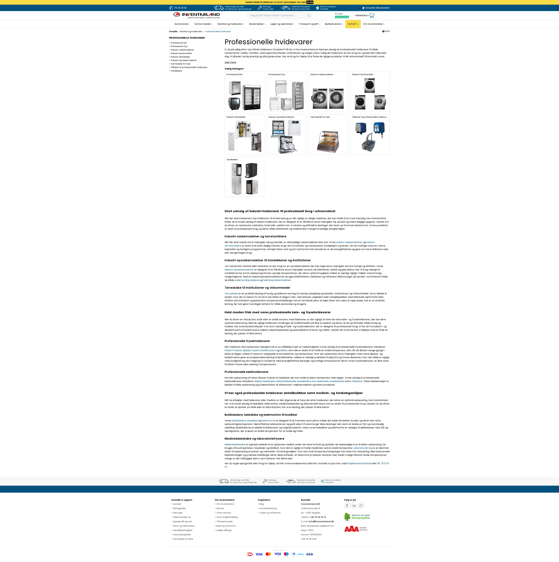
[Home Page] (196, 15)
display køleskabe (264, 381)
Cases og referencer (269, 512)
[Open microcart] (372, 15)
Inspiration (264, 499)
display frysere (251, 350)
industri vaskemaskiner (349, 242)
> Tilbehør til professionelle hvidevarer (188, 67)
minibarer (357, 381)
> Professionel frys (178, 46)
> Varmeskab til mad (179, 63)
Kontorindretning (267, 508)
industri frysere (233, 350)
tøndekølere (304, 381)
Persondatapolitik (181, 534)
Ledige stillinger (223, 530)
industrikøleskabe (286, 381)
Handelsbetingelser (182, 530)
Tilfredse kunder (224, 521)
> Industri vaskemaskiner (181, 49)
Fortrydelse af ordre (182, 539)
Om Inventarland (224, 499)
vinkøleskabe (337, 381)
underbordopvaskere (247, 280)
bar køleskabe (320, 381)
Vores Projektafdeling (226, 517)
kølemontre (268, 420)
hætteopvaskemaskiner (277, 280)
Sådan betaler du (181, 517)
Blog (261, 504)
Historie (219, 508)
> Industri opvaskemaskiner (183, 60)
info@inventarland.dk (359, 463)
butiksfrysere (268, 350)
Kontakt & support (181, 499)
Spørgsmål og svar (181, 521)
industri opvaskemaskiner (239, 269)
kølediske (252, 420)
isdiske (283, 350)
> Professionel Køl (178, 42)
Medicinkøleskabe (235, 444)
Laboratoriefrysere (364, 448)
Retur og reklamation (183, 525)
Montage (176, 512)
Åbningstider (178, 508)
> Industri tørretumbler (180, 53)
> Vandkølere (175, 70)
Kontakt (176, 504)
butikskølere (239, 420)
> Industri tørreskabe (179, 56)
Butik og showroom (225, 525)
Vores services (223, 512)
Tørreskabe (231, 293)
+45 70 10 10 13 (318, 517)
